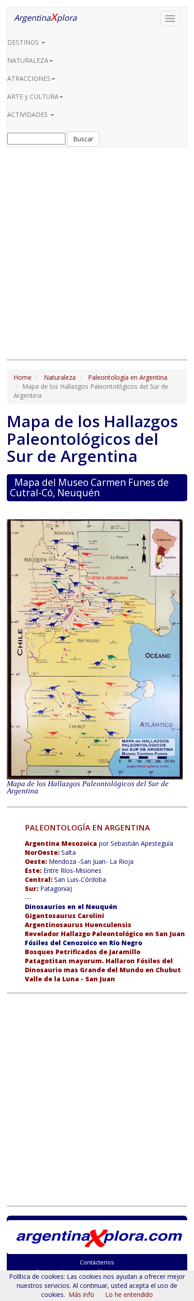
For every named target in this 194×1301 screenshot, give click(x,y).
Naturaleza (60, 377)
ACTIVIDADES (28, 114)
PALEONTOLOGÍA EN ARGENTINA (87, 827)
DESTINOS (24, 42)
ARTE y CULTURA (33, 96)
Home (23, 377)
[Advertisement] (97, 253)
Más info (81, 1294)
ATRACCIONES (29, 78)
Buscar (83, 139)
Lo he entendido (129, 1294)
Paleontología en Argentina (127, 377)
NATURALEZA (27, 60)
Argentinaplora (45, 16)
